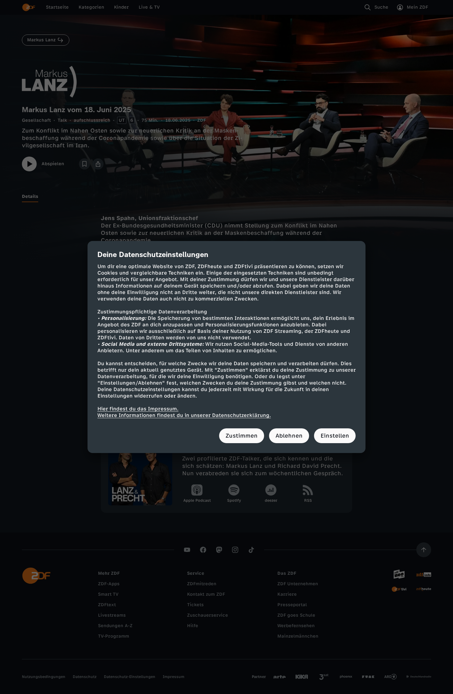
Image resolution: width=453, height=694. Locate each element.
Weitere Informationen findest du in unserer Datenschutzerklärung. (184, 415)
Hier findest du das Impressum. (137, 409)
